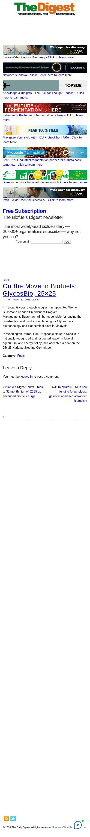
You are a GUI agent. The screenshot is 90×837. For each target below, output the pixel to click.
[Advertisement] (45, 616)
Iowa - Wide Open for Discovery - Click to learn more (38, 57)
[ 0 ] (9, 299)
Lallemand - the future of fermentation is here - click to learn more (43, 117)
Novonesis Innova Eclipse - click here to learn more (37, 75)
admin (35, 299)
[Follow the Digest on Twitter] (13, 818)
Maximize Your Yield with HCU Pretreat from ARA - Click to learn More (42, 140)
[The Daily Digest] (45, 16)
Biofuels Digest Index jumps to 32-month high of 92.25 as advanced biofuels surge (23, 391)
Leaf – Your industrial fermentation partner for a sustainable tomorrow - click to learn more (42, 162)
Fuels (21, 355)
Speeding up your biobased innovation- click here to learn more (45, 182)
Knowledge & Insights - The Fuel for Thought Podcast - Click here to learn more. (43, 95)
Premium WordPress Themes (69, 827)
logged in (27, 376)
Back (6, 280)
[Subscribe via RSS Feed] (6, 818)
